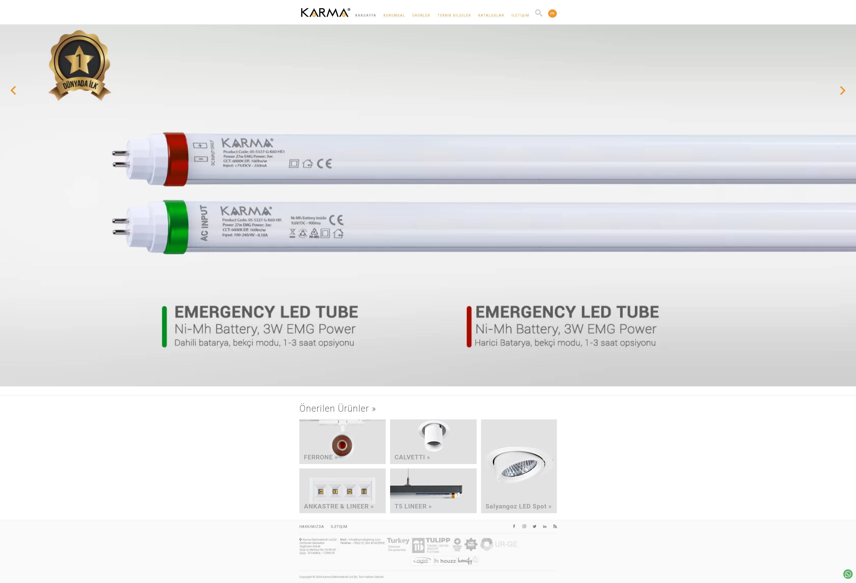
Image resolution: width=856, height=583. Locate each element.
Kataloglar (491, 15)
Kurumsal (394, 15)
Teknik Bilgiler (454, 15)
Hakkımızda (311, 527)
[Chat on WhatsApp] (848, 577)
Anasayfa (366, 15)
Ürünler (421, 15)
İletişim (520, 15)
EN (552, 13)
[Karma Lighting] (325, 18)
